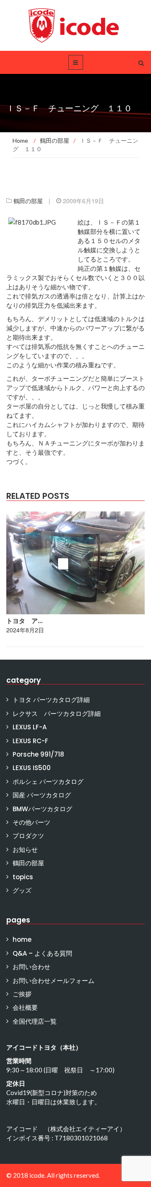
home (22, 939)
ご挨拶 (22, 994)
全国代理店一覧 (35, 1021)
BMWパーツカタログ (42, 808)
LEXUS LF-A (30, 727)
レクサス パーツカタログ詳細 (57, 713)
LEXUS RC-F (30, 740)
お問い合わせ (31, 966)
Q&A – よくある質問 (42, 953)
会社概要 (25, 1007)
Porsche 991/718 (38, 754)
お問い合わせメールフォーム (53, 980)
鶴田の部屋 (28, 201)
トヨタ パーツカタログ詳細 (51, 699)
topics (23, 877)
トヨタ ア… (24, 620)
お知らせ (25, 849)
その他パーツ (31, 822)
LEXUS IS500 (32, 767)
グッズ (22, 890)
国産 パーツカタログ (42, 795)
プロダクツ (28, 835)
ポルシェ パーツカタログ (48, 781)
